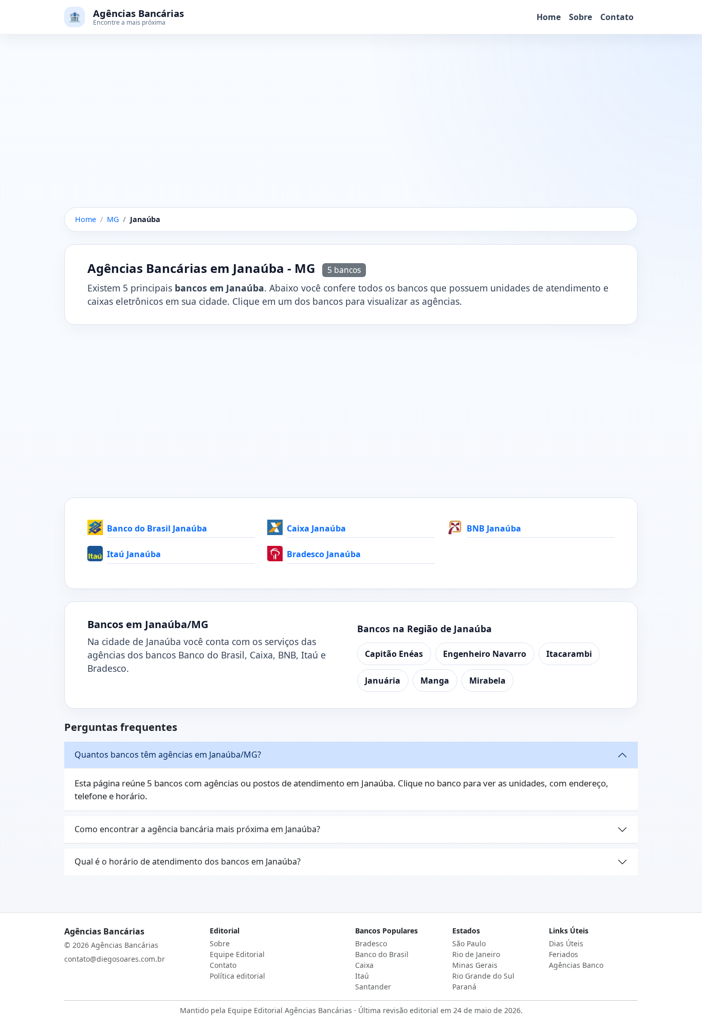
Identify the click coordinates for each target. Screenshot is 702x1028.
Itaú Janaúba (134, 554)
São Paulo (469, 943)
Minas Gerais (474, 965)
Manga (434, 680)
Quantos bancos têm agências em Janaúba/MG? (168, 754)
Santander (373, 987)
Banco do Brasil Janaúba (157, 528)
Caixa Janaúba (316, 528)
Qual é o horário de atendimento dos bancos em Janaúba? (188, 861)
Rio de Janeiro (476, 954)
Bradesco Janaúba (324, 554)
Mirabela (487, 680)
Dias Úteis (566, 943)
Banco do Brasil (382, 954)
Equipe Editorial (237, 954)
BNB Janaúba (494, 528)
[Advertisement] (351, 131)
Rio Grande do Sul (483, 976)
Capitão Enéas (394, 653)
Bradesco (371, 943)
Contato (617, 17)
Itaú (362, 976)
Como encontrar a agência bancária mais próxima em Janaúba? (197, 829)
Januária (382, 680)
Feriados (563, 954)
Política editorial (237, 976)
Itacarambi (569, 653)
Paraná (464, 987)
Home (549, 17)
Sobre (580, 17)
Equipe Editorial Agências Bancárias (290, 1010)
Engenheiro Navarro (484, 653)
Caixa (364, 965)
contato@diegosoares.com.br (114, 959)
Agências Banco (576, 965)
